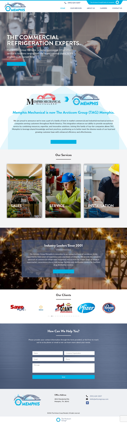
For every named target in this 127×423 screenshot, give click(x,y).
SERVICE (57, 206)
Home (62, 8)
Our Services (76, 8)
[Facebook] (87, 402)
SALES (16, 206)
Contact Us (117, 8)
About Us (91, 8)
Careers (103, 8)
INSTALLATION (101, 206)
